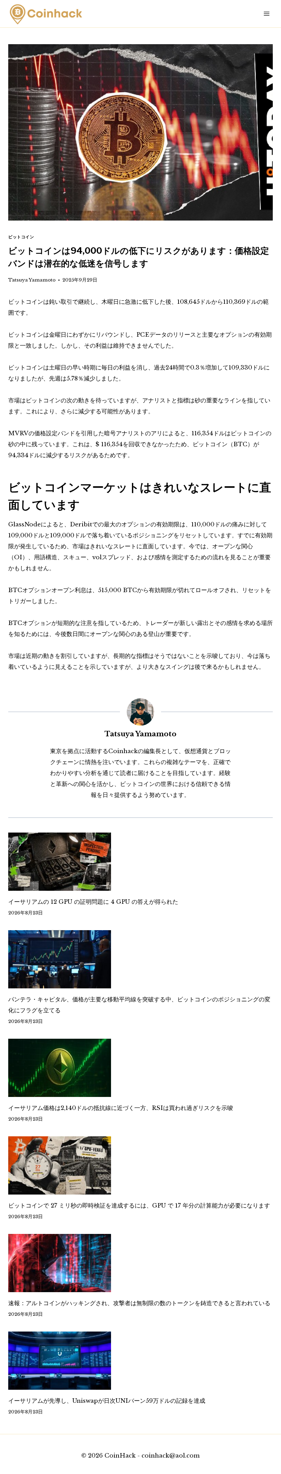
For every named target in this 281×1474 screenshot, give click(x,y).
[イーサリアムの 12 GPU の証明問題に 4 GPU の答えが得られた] (140, 862)
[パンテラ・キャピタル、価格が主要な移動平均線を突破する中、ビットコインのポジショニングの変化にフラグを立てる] (140, 959)
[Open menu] (266, 13)
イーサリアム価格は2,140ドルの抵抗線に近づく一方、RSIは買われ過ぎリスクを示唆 (120, 1108)
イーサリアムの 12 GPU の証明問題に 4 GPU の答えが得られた (93, 901)
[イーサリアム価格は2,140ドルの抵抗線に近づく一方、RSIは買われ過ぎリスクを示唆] (140, 1068)
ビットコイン (21, 236)
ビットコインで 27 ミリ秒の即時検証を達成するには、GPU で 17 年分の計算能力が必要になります (139, 1205)
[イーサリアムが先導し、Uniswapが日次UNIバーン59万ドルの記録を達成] (140, 1361)
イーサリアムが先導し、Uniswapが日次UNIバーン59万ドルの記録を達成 (106, 1400)
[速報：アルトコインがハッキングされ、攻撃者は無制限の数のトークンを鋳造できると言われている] (140, 1263)
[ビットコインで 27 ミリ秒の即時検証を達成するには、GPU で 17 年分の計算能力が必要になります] (140, 1165)
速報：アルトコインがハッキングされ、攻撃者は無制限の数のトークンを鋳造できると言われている (139, 1303)
